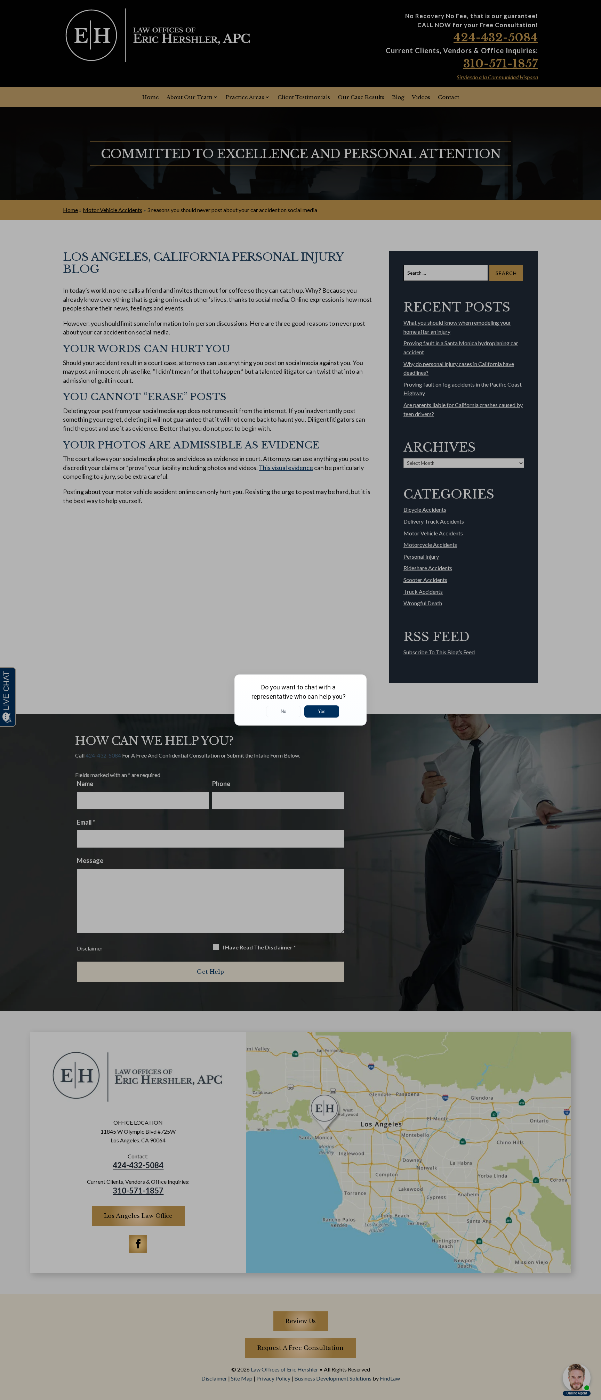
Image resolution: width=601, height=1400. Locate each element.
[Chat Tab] (300, 700)
